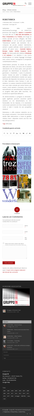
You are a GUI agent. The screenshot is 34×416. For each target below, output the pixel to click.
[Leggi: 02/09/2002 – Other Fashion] (4, 337)
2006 (20, 390)
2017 (8, 396)
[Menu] (28, 3)
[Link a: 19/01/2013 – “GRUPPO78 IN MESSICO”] (10, 181)
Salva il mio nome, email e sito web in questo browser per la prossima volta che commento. (15, 245)
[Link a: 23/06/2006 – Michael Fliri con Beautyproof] (10, 195)
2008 (28, 390)
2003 (8, 390)
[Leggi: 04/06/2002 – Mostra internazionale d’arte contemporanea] (4, 330)
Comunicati (5, 24)
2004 (12, 390)
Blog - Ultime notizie (9, 10)
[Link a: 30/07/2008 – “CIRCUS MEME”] (10, 153)
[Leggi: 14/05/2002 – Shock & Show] (4, 325)
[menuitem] (24, 3)
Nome (26, 226)
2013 (20, 393)
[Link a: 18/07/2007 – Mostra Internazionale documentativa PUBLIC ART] (24, 181)
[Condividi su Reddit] (26, 133)
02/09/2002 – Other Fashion (14, 336)
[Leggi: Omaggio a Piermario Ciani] (4, 311)
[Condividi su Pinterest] (13, 133)
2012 (16, 393)
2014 (24, 393)
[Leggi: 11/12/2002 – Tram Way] (4, 341)
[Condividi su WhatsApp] (10, 133)
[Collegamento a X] (27, 413)
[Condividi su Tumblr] (20, 133)
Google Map (6, 382)
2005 (16, 390)
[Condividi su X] (7, 133)
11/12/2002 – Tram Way (13, 340)
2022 (12, 396)
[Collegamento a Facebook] (30, 413)
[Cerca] (24, 3)
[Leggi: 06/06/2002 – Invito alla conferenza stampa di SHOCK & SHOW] (4, 346)
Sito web (26, 238)
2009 (4, 393)
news (10, 123)
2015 (28, 393)
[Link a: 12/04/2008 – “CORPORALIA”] (24, 195)
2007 (24, 390)
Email (26, 232)
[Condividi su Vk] (23, 133)
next (4, 398)
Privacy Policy (14, 411)
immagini (17, 396)
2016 (23, 22)
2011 (12, 393)
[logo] (14, 3)
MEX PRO (23, 396)
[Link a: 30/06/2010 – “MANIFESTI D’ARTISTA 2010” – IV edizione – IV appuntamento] (24, 167)
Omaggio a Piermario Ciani (14, 310)
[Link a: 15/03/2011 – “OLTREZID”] (10, 167)
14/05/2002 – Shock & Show (14, 325)
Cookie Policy (22, 411)
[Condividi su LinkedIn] (17, 133)
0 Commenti (16, 22)
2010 (8, 393)
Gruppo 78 (13, 24)
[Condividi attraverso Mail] (29, 133)
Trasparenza (6, 411)
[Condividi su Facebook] (4, 133)
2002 (4, 390)
